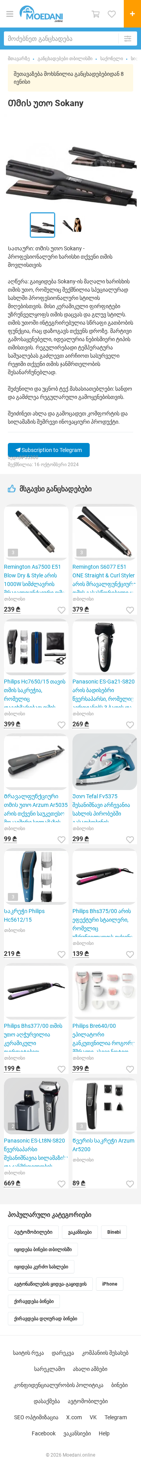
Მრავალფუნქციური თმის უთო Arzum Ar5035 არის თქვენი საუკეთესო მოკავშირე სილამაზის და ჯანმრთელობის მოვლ (36, 807)
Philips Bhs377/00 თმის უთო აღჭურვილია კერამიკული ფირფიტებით (33, 1037)
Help (104, 1433)
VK (93, 1417)
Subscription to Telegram (51, 450)
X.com (74, 1417)
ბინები (119, 1385)
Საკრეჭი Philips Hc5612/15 (24, 915)
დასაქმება (47, 1401)
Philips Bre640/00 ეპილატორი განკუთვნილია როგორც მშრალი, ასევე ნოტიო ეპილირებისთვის (103, 1037)
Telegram (116, 1417)
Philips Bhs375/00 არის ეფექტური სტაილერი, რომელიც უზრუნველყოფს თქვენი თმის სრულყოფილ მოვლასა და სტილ (102, 922)
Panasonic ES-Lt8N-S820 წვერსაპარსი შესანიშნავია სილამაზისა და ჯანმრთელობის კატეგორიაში (36, 1152)
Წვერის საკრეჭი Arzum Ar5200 (103, 1144)
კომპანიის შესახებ (105, 1353)
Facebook (44, 1433)
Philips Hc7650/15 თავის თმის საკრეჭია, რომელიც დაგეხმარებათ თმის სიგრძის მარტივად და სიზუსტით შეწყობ (34, 692)
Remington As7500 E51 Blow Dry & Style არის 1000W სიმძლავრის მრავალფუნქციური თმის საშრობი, (35, 578)
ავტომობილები (88, 1401)
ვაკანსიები (77, 1433)
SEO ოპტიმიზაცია (36, 1417)
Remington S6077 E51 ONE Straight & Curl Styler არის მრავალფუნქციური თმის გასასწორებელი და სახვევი (104, 578)
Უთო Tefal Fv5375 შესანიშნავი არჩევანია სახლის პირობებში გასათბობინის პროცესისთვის (101, 807)
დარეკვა (63, 1353)
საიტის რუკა (28, 1353)
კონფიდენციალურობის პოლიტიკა (58, 1385)
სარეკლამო (49, 1369)
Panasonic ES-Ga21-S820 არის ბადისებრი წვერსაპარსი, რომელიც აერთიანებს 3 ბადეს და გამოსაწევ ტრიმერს (103, 692)
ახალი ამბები (90, 1369)
